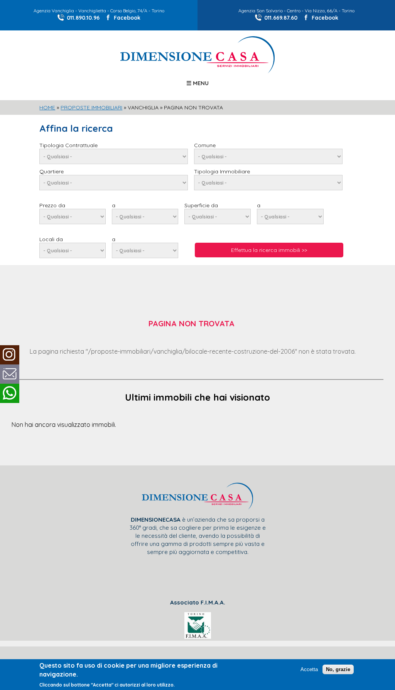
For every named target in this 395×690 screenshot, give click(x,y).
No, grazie (338, 669)
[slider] (197, 199)
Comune (205, 145)
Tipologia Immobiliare (222, 171)
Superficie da (201, 205)
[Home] (197, 71)
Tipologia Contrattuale (68, 145)
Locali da (51, 239)
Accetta (309, 669)
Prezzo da (52, 205)
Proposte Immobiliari (91, 107)
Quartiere (51, 171)
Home (47, 107)
